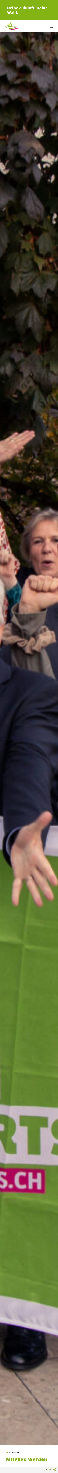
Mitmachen (14, 1452)
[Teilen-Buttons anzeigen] (55, 1470)
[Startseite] (11, 26)
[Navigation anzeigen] (51, 26)
